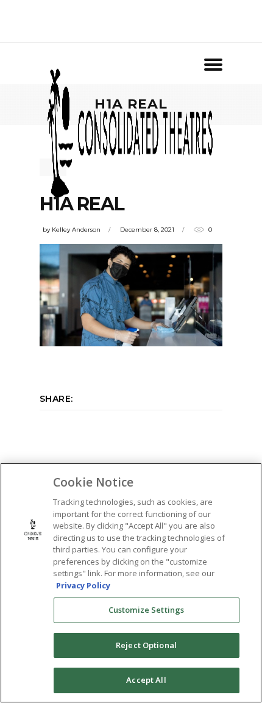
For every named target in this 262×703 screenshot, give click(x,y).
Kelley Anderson (76, 230)
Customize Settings (146, 609)
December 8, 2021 (147, 230)
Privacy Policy (83, 585)
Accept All (146, 679)
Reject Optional (146, 645)
